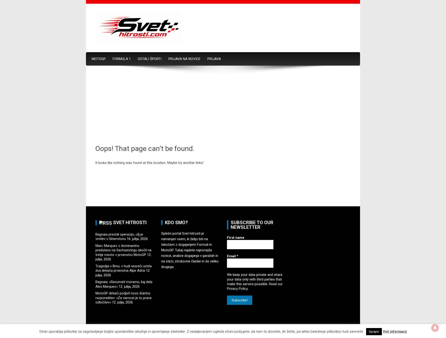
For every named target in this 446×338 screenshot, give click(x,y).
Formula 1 (122, 59)
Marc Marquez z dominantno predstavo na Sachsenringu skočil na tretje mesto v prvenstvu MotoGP (123, 250)
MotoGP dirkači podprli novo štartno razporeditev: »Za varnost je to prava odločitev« (123, 297)
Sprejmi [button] (374, 331)
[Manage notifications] (435, 328)
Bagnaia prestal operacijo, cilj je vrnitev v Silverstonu (119, 236)
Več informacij (395, 331)
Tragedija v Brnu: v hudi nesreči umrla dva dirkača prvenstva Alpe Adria (123, 268)
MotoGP (99, 59)
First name (235, 238)
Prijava (214, 59)
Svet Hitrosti (130, 222)
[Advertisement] (223, 109)
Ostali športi (149, 59)
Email (232, 256)
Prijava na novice (184, 59)
